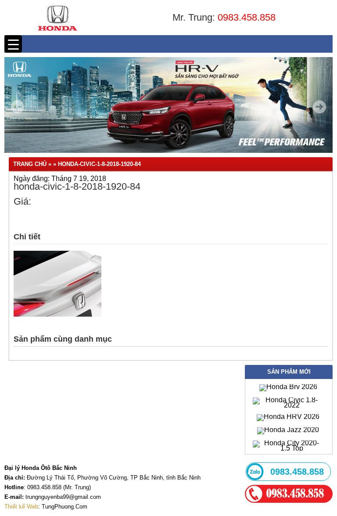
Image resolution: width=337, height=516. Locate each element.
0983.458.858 (247, 17)
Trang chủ (30, 164)
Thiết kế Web (21, 506)
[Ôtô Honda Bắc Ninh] (57, 32)
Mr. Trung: (195, 17)
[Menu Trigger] (13, 44)
